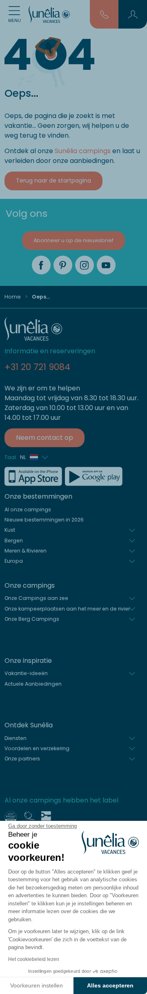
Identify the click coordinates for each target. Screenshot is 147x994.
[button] (133, 14)
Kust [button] (9, 529)
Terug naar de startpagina (53, 180)
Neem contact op (44, 437)
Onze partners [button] (22, 758)
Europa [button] (13, 560)
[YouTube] (106, 265)
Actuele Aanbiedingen (33, 683)
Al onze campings (27, 509)
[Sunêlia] (49, 14)
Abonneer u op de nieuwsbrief (73, 240)
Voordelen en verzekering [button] (36, 748)
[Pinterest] (62, 265)
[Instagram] (84, 265)
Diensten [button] (15, 738)
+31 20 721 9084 (37, 367)
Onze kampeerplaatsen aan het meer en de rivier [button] (67, 608)
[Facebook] (41, 265)
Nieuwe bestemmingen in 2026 (44, 519)
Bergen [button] (13, 540)
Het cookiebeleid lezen (33, 959)
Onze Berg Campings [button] (31, 618)
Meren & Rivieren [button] (25, 550)
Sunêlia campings (83, 151)
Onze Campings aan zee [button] (36, 598)
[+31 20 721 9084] (104, 14)
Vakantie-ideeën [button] (26, 673)
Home (12, 296)
